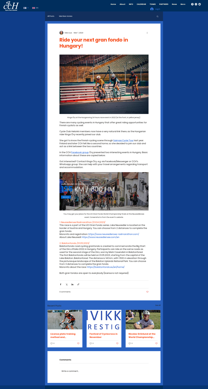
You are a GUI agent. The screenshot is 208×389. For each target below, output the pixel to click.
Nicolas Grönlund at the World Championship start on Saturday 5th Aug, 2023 (142, 335)
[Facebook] (192, 4)
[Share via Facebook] (60, 284)
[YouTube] (199, 4)
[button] (157, 16)
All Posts (50, 16)
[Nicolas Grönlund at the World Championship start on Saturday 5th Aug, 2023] (143, 319)
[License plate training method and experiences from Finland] (65, 319)
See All (158, 305)
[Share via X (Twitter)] (66, 284)
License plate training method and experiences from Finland (62, 335)
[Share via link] (78, 284)
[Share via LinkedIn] (72, 284)
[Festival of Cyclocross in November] (104, 319)
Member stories (65, 16)
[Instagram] (196, 4)
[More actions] (147, 32)
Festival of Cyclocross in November (103, 335)
